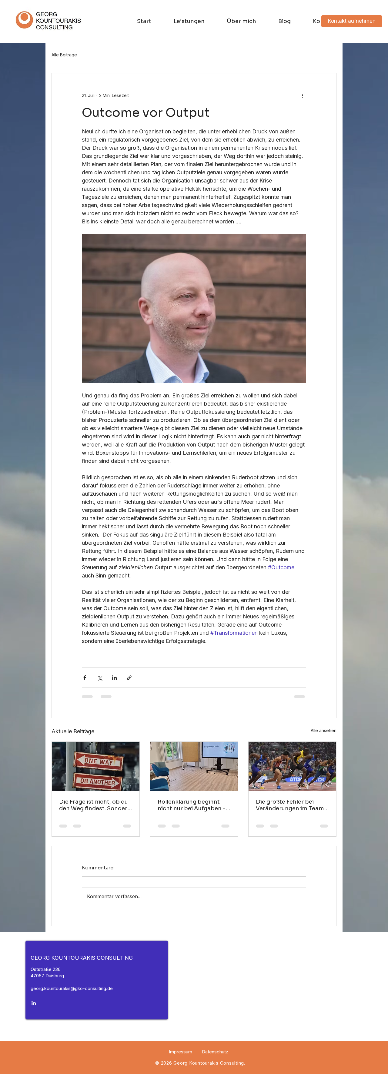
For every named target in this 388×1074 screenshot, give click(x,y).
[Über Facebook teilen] (85, 678)
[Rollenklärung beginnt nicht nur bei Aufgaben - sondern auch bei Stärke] (194, 766)
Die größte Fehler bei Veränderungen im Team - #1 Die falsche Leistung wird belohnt (292, 805)
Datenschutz (215, 1057)
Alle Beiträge (64, 54)
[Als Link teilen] (129, 678)
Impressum (180, 1057)
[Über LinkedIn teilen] (114, 678)
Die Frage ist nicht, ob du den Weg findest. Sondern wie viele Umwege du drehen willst (95, 805)
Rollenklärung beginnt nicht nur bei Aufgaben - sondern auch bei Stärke (192, 805)
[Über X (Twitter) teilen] (99, 678)
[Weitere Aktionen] (302, 95)
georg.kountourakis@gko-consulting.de (72, 994)
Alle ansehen (323, 730)
